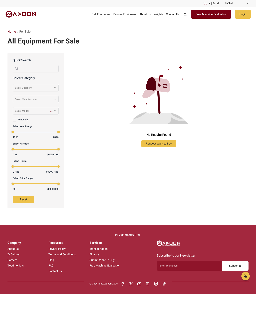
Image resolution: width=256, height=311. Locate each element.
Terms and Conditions (62, 254)
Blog (51, 260)
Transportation (99, 249)
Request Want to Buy (159, 144)
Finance (94, 254)
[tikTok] (164, 284)
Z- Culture (13, 254)
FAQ (50, 266)
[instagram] (148, 284)
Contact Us (172, 14)
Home (11, 31)
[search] (185, 15)
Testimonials (15, 266)
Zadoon (107, 284)
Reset (23, 199)
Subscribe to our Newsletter (176, 255)
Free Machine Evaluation (211, 14)
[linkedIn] (156, 284)
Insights (158, 14)
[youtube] (139, 284)
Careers (12, 260)
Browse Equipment (125, 14)
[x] (131, 284)
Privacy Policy (57, 249)
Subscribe (235, 266)
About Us (145, 14)
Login (242, 14)
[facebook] (123, 284)
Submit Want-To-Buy (102, 260)
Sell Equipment (101, 14)
